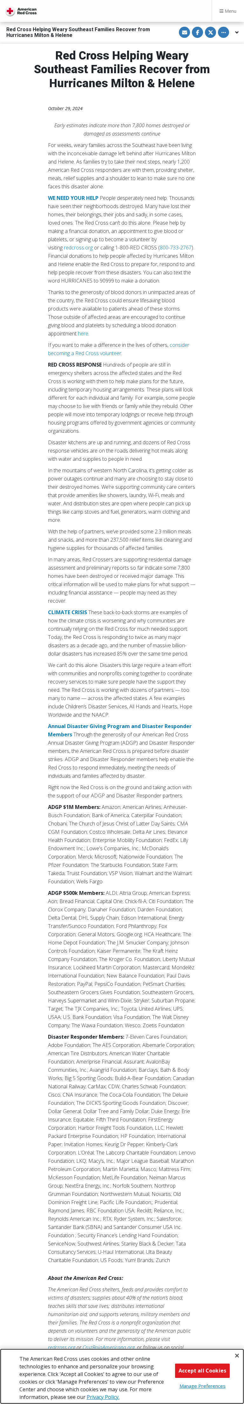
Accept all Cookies (202, 1370)
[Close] (237, 1356)
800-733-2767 (176, 247)
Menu (229, 11)
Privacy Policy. (103, 1396)
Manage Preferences (203, 1386)
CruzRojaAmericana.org (109, 1347)
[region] (122, 1376)
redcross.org (78, 247)
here (83, 333)
